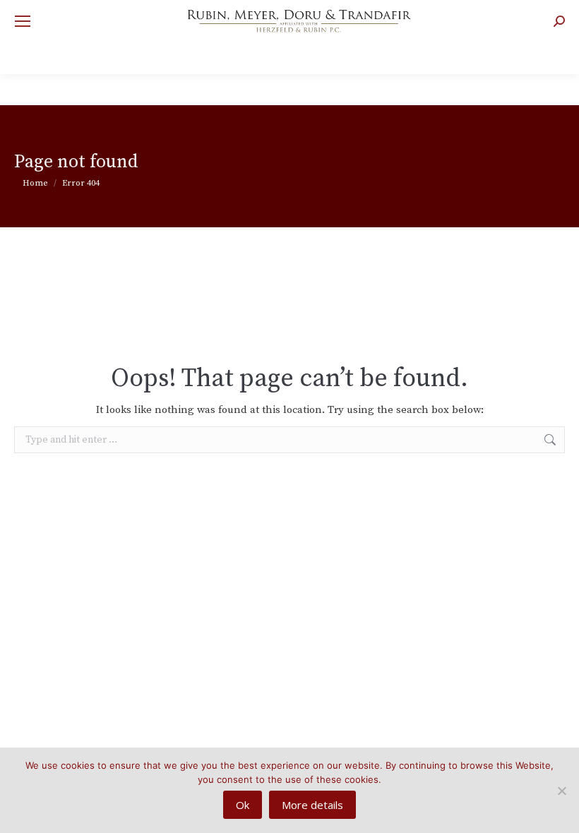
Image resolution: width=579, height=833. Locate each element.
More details (312, 805)
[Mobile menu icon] (22, 21)
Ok (242, 805)
